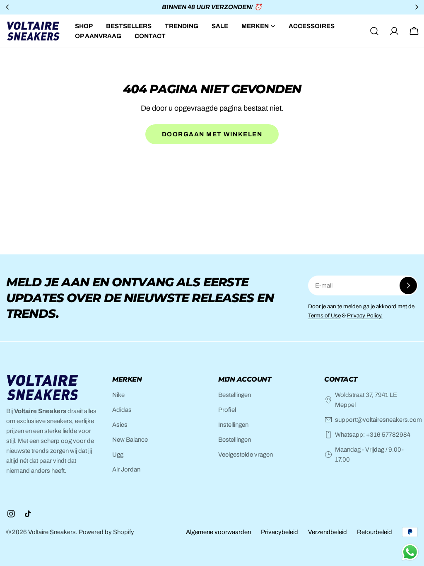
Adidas (122, 409)
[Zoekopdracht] (374, 31)
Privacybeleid (279, 532)
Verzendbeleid (327, 532)
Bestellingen (234, 395)
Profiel (227, 409)
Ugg (117, 454)
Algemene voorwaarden (218, 532)
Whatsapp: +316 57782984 (372, 434)
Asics (120, 424)
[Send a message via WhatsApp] (410, 552)
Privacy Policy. (365, 315)
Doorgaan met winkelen (212, 134)
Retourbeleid (374, 532)
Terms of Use (324, 315)
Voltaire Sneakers (52, 532)
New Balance (130, 439)
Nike (118, 395)
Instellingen (233, 424)
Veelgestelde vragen (245, 454)
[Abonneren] (408, 285)
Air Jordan (126, 469)
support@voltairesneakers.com (378, 419)
